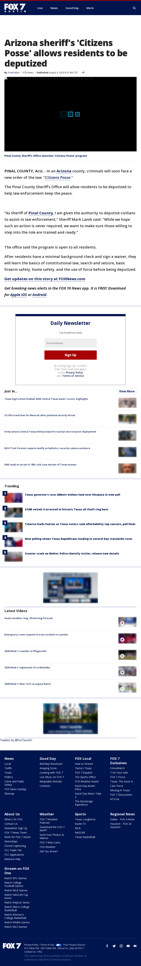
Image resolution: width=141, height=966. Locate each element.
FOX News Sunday (15, 789)
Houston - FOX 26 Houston (120, 825)
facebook (107, 946)
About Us (12, 814)
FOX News (28, 72)
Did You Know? (49, 851)
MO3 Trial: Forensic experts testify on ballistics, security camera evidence (47, 448)
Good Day (48, 758)
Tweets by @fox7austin (16, 740)
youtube (128, 946)
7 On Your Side (119, 772)
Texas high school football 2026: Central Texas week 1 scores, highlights (46, 398)
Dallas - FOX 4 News (122, 819)
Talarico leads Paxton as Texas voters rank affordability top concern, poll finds (80, 524)
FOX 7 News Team (15, 832)
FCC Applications (14, 854)
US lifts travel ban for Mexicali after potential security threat (39, 415)
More (89, 8)
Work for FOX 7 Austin (17, 837)
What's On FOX (13, 819)
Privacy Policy (74, 372)
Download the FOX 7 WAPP (52, 828)
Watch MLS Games (15, 926)
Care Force (116, 786)
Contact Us (11, 823)
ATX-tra (114, 799)
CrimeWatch (117, 768)
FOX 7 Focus (117, 777)
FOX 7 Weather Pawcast (49, 821)
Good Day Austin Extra (85, 787)
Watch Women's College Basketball (15, 916)
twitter (114, 946)
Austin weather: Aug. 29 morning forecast (28, 618)
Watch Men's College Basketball (16, 908)
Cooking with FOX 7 (51, 772)
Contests (45, 786)
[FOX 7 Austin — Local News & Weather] (16, 7)
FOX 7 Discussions (121, 794)
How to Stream (84, 763)
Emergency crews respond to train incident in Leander (36, 634)
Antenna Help (12, 859)
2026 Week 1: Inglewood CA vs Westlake (27, 667)
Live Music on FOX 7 (52, 777)
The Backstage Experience (84, 803)
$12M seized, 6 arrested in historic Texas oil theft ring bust (66, 509)
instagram (121, 946)
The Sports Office (85, 777)
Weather (47, 814)
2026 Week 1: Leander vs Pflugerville (25, 651)
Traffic (8, 768)
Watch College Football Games (13, 884)
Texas (8, 772)
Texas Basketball (85, 837)
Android (39, 294)
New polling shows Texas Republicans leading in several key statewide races (78, 538)
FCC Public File (13, 850)
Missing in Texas (120, 790)
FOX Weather (47, 847)
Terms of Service (73, 375)
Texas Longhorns (85, 819)
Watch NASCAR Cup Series (16, 896)
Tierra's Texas (83, 768)
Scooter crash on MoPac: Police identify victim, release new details (72, 553)
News (9, 758)
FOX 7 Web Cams (50, 842)
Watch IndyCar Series (17, 902)
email (135, 946)
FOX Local (83, 758)
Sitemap (9, 793)
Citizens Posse (57, 177)
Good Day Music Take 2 (88, 795)
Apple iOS (18, 294)
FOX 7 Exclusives (118, 760)
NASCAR (80, 832)
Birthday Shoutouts (51, 763)
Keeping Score (48, 768)
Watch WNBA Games (17, 922)
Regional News (122, 814)
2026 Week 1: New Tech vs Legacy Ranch (27, 683)
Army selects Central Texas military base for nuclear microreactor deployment (50, 431)
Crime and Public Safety (14, 783)
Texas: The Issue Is (121, 781)
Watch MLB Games (16, 890)
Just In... (10, 391)
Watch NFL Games (15, 878)
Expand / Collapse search (134, 8)
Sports (80, 814)
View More (127, 391)
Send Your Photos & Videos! (52, 836)
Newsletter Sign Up (15, 828)
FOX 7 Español (83, 772)
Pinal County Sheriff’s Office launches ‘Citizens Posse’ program (45, 155)
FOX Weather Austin (87, 781)
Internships (10, 841)
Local (7, 763)
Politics (8, 777)
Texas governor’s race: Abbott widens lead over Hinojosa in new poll (72, 494)
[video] (127, 622)
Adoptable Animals (51, 781)
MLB (78, 828)
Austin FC (80, 823)
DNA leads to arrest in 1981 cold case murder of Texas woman (40, 464)
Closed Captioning (15, 846)
